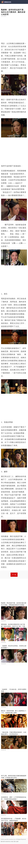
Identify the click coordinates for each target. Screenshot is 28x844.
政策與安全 (8, 841)
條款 (12, 841)
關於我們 (3, 841)
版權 (17, 841)
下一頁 (14, 574)
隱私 (15, 841)
